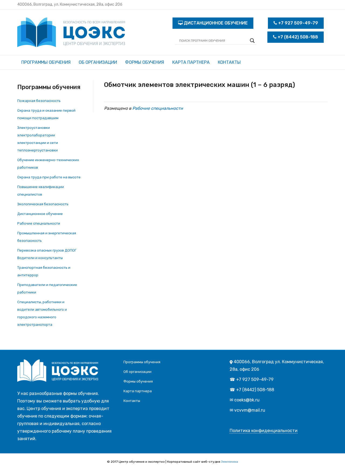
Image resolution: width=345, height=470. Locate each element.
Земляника (229, 462)
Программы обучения (46, 62)
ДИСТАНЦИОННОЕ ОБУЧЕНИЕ (215, 23)
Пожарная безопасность (39, 101)
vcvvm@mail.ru (249, 410)
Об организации (98, 62)
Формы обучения (144, 62)
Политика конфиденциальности (264, 430)
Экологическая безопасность (42, 204)
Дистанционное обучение (40, 214)
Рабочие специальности (38, 223)
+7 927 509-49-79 (297, 23)
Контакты (229, 62)
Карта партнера (191, 62)
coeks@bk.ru (247, 399)
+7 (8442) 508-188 (297, 37)
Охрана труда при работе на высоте (49, 177)
